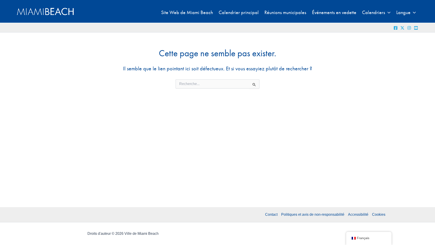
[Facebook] (396, 28)
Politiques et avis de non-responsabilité (312, 214)
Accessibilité (358, 214)
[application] (387, 12)
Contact (271, 214)
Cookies (378, 214)
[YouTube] (416, 28)
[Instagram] (409, 28)
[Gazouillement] (402, 28)
